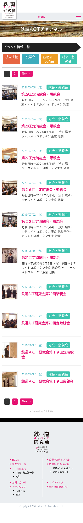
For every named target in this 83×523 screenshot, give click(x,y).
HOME (15, 460)
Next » (26, 73)
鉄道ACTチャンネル (59, 460)
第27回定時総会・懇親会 (40, 158)
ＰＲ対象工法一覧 (25, 472)
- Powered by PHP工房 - (41, 411)
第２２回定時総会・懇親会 (42, 221)
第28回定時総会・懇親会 (40, 126)
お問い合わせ (19, 482)
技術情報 (11, 56)
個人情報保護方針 (58, 487)
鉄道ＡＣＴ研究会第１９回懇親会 (47, 381)
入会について (19, 487)
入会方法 (20, 491)
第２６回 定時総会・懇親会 (44, 189)
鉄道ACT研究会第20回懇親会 (43, 294)
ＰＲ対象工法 (19, 469)
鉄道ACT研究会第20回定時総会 (45, 323)
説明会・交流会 (49, 59)
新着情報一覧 (19, 464)
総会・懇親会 (68, 59)
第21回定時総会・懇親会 (40, 257)
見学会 (30, 56)
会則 (18, 495)
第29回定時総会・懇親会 (40, 94)
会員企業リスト (61, 472)
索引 (18, 477)
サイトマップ (56, 482)
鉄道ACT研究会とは (59, 464)
